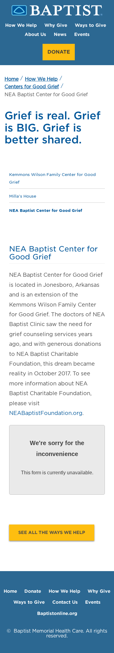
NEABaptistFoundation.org (45, 413)
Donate (58, 52)
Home (12, 79)
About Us (35, 34)
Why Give (55, 25)
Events (82, 34)
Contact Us (65, 602)
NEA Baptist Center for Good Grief (45, 210)
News (60, 34)
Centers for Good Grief (32, 87)
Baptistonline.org (57, 613)
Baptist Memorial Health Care (48, 631)
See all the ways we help (51, 532)
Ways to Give (90, 25)
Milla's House (22, 196)
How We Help (21, 25)
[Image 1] (57, 10)
